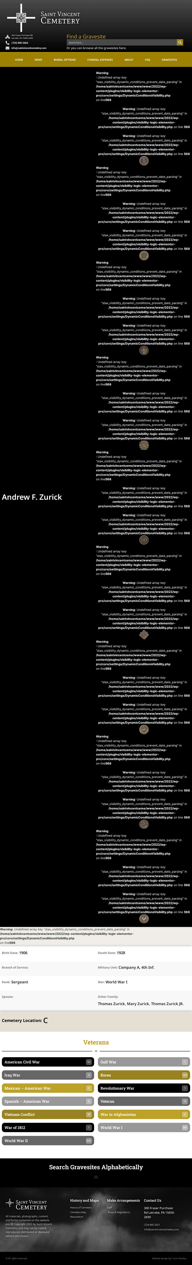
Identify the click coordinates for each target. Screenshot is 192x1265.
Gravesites (169, 59)
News (38, 59)
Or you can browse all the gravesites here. (96, 48)
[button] (96, 1177)
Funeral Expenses (100, 59)
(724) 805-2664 (19, 42)
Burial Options (65, 59)
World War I (116, 981)
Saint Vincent (60, 14)
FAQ (147, 59)
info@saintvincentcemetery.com (28, 48)
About (128, 59)
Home (19, 59)
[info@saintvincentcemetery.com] (7, 48)
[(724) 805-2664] (7, 43)
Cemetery (60, 20)
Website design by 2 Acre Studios (169, 1258)
